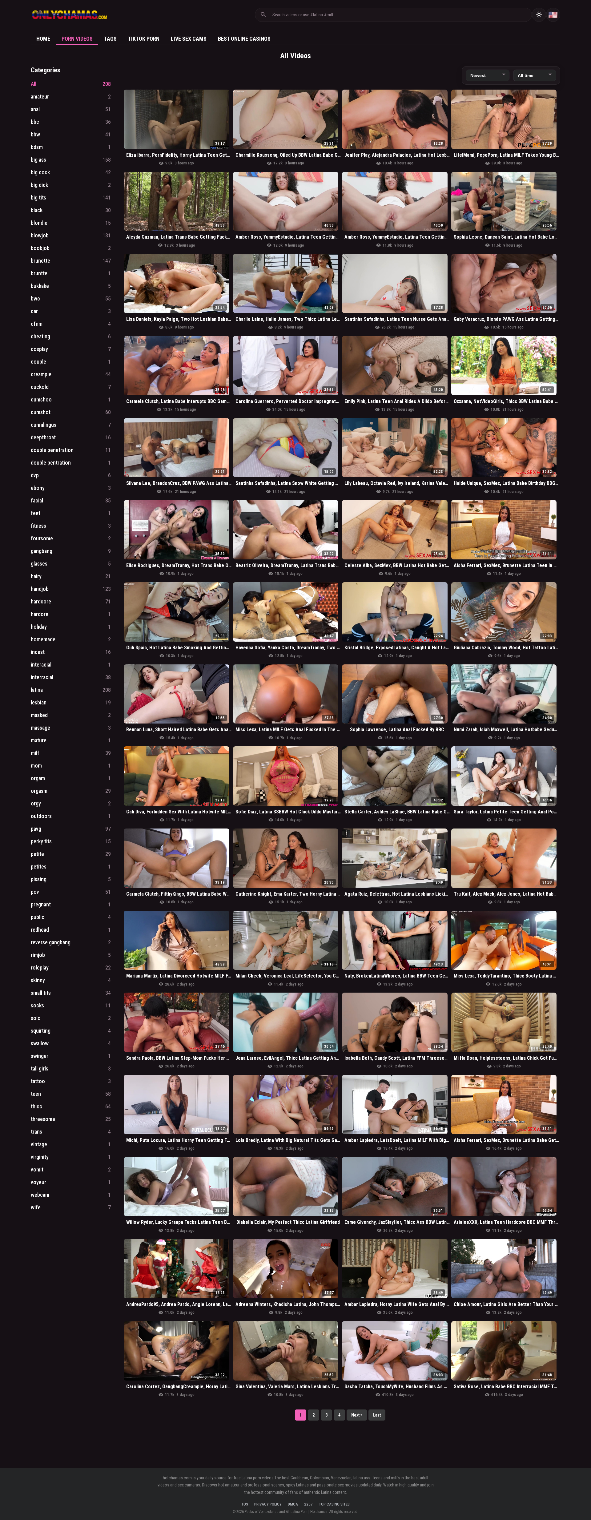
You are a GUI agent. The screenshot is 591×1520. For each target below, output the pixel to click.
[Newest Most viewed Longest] (487, 75)
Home (43, 38)
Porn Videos (77, 38)
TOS (244, 1504)
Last (377, 1415)
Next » (356, 1415)
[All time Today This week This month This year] (534, 75)
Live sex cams (189, 38)
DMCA (293, 1504)
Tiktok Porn (143, 38)
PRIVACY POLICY (268, 1504)
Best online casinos (244, 38)
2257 (308, 1504)
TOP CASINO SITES (334, 1504)
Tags (110, 38)
